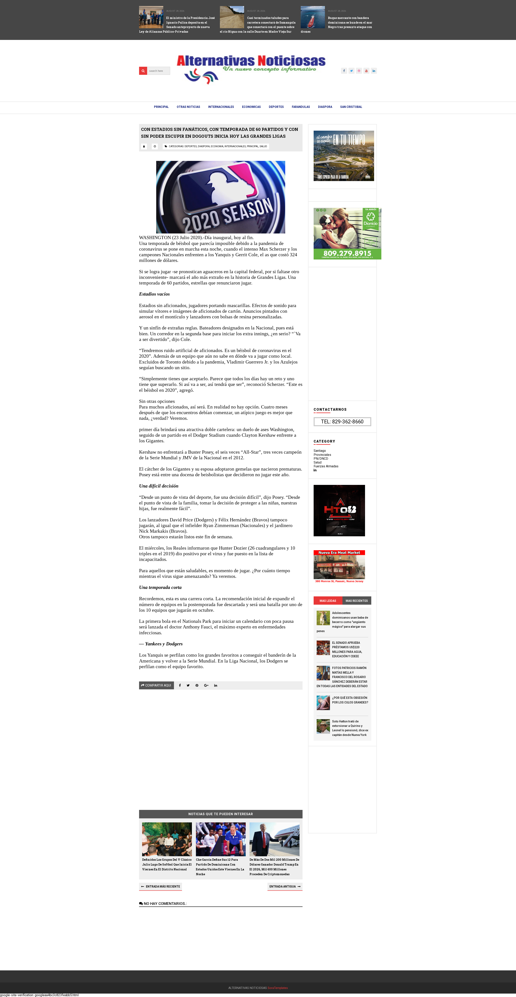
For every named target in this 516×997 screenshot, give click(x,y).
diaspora (204, 146)
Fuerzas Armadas (326, 466)
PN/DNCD (321, 458)
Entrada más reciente (163, 886)
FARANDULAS (301, 106)
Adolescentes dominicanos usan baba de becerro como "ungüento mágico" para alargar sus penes (342, 622)
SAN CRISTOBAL (351, 106)
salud (263, 146)
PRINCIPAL (161, 106)
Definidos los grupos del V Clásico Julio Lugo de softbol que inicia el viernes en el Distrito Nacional (167, 864)
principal (252, 146)
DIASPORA (325, 106)
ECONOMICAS (251, 106)
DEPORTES (276, 106)
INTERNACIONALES (221, 106)
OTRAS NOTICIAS (188, 106)
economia (217, 146)
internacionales (235, 146)
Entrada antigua (282, 886)
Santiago (320, 451)
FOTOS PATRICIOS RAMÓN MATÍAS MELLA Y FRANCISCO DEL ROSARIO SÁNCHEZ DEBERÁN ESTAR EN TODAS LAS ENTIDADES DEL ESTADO (342, 677)
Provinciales (322, 455)
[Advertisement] (221, 747)
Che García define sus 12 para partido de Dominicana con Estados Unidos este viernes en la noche (220, 867)
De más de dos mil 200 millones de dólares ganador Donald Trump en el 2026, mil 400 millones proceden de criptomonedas (274, 867)
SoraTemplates (278, 988)
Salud (317, 462)
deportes (191, 146)
